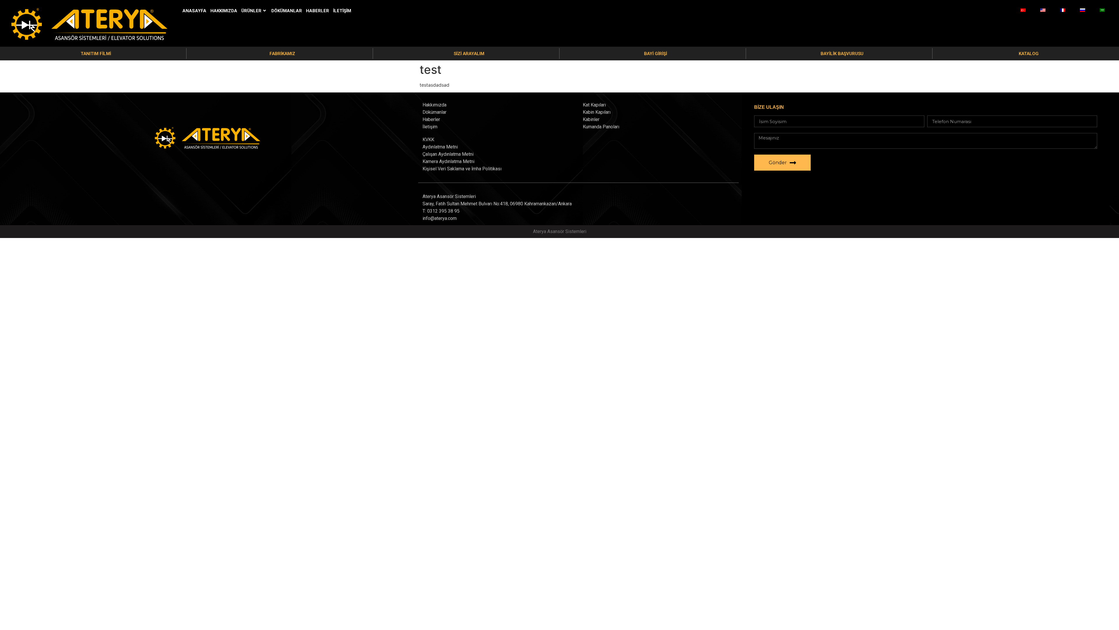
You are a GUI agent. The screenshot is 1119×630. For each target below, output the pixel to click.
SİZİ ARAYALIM (469, 53)
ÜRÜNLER (251, 10)
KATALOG (1029, 53)
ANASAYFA (194, 10)
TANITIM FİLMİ (96, 53)
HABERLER (317, 10)
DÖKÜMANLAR (286, 10)
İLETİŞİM (342, 10)
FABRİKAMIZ (282, 53)
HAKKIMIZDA (223, 10)
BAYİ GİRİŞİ (655, 53)
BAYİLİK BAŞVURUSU (842, 53)
